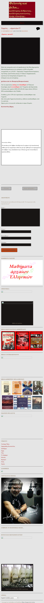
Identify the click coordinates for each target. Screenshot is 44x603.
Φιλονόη (25, 31)
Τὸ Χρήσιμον (4, 455)
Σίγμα (2, 451)
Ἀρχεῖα (3, 598)
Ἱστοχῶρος (3, 242)
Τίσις (2, 453)
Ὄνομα (3, 229)
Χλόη (2, 462)
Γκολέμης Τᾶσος (5, 444)
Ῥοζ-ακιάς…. (6, 188)
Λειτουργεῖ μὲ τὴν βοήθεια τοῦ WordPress (11, 602)
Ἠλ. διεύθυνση (5, 235)
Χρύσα (3, 464)
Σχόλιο (3, 207)
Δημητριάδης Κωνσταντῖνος (8, 446)
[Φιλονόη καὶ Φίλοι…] (22, 18)
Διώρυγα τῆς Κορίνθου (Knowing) (30, 188)
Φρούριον (3, 459)
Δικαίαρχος (4, 448)
